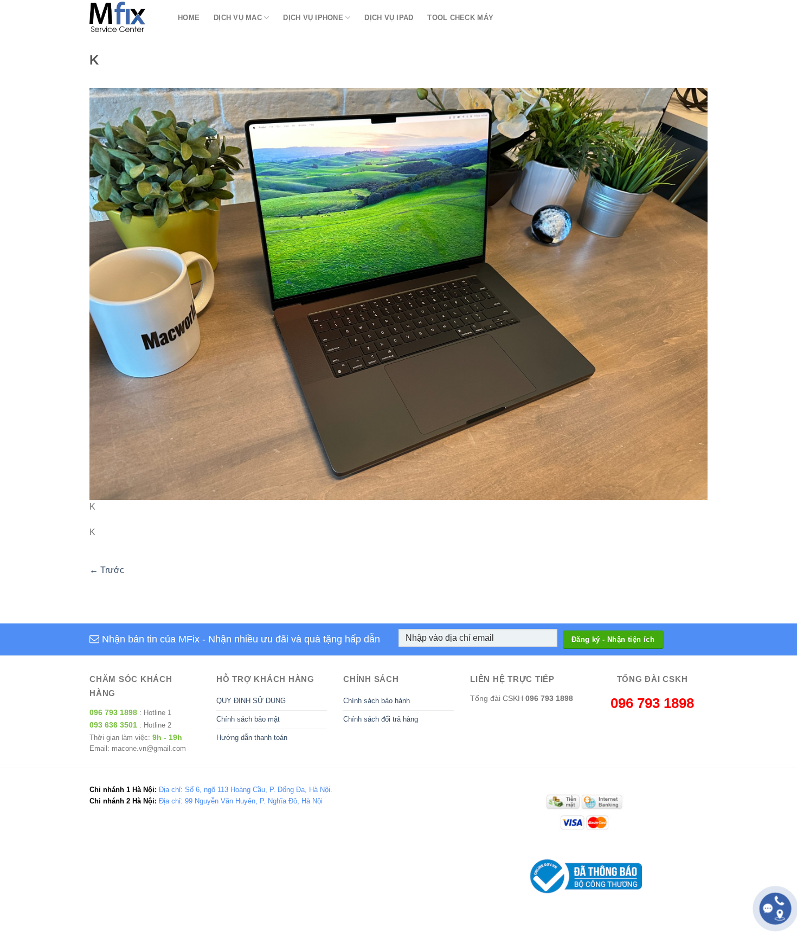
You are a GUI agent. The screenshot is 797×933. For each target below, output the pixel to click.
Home (189, 18)
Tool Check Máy (460, 18)
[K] (398, 293)
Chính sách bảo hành (376, 701)
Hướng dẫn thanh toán (251, 737)
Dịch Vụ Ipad (388, 18)
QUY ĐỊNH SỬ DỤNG (251, 701)
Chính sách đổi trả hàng (380, 719)
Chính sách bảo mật (248, 719)
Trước (106, 570)
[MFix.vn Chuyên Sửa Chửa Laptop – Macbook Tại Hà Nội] (125, 17)
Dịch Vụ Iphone (313, 18)
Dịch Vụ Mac (238, 18)
